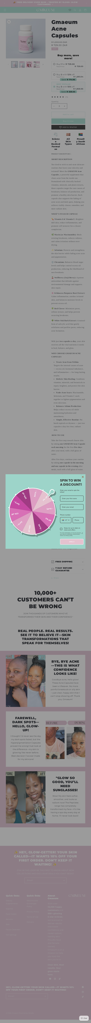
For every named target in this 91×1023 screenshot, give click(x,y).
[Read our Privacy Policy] (82, 533)
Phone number (65, 515)
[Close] (82, 477)
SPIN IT (72, 542)
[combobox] (65, 520)
